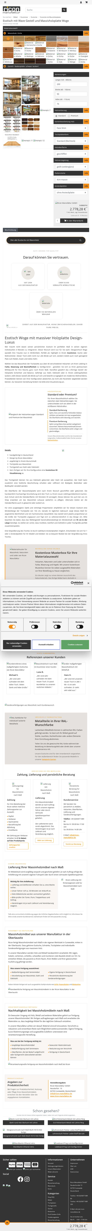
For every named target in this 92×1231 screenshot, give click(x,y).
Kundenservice (71, 799)
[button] (46, 33)
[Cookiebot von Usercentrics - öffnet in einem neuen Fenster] (72, 583)
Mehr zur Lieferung (44, 840)
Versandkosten (82, 212)
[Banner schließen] (88, 583)
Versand (50, 1163)
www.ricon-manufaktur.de (61, 1096)
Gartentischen (53, 440)
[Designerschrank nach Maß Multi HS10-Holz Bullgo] (23, 1131)
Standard (62, 116)
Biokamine (76, 984)
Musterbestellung (54, 1183)
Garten (50, 1209)
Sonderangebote (53, 1217)
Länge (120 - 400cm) (63, 80)
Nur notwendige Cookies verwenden (16, 644)
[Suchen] (64, 10)
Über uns (73, 1166)
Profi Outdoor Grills (54, 1214)
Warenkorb (51, 1186)
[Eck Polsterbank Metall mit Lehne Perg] (68, 1119)
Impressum (74, 1163)
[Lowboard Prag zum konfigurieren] (68, 1143)
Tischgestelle (52, 1206)
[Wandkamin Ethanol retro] (23, 1143)
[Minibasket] (86, 2)
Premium (74, 116)
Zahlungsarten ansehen (14, 846)
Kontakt (50, 1180)
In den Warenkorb (74, 220)
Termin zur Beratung (73, 844)
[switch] (34, 627)
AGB (71, 1169)
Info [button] (86, 110)
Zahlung (11, 799)
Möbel (50, 1200)
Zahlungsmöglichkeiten (55, 1166)
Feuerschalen (64, 984)
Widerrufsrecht (53, 1172)
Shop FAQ (51, 1197)
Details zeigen (79, 635)
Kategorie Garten (49, 759)
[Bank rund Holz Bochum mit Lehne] (23, 1119)
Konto (50, 1189)
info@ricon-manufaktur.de (61, 1094)
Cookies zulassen (75, 645)
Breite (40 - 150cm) (62, 89)
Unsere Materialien (54, 1169)
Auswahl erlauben (46, 645)
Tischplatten (52, 1203)
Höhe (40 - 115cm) (62, 99)
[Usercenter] (81, 2)
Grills (56, 984)
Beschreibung (10, 230)
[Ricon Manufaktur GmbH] (66, 203)
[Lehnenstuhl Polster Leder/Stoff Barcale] (68, 1130)
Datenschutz (74, 1172)
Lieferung (40, 798)
